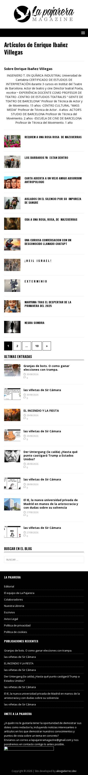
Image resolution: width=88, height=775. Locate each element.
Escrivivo (9, 612)
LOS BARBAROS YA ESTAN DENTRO (46, 157)
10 (36, 346)
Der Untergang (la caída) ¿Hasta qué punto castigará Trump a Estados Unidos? (51, 455)
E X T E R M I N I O (36, 281)
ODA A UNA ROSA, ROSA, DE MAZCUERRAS (51, 219)
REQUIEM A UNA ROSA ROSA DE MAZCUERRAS (53, 137)
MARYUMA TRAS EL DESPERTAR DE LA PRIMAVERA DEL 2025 (48, 304)
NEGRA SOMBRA (34, 322)
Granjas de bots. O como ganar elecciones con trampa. (46, 367)
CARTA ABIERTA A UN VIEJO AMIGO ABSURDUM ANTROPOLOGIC (53, 180)
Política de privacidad (17, 625)
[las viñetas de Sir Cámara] (12, 398)
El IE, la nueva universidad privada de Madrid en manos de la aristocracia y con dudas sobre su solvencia (51, 503)
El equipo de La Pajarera (19, 593)
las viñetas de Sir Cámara (42, 390)
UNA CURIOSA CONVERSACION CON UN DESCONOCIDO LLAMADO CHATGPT (48, 242)
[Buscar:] (44, 559)
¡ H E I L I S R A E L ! (38, 260)
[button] (82, 33)
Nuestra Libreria (14, 606)
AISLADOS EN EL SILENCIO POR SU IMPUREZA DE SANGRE (53, 201)
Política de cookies (15, 632)
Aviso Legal (11, 619)
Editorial (9, 586)
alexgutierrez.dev (66, 771)
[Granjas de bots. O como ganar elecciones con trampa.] (12, 374)
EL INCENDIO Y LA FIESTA (41, 411)
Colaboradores (13, 599)
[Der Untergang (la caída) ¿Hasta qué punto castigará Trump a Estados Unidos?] (12, 460)
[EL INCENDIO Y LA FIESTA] (12, 418)
